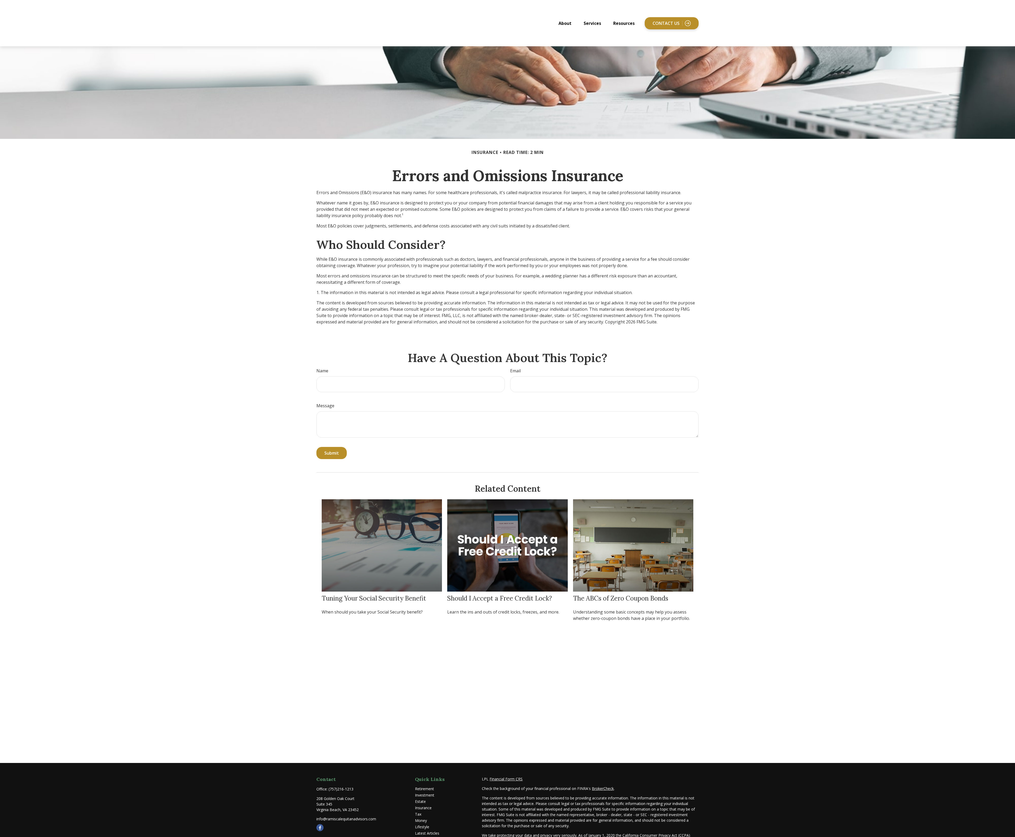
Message (325, 406)
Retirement (424, 788)
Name (322, 371)
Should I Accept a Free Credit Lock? (499, 598)
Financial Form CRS (506, 778)
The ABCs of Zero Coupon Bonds (620, 598)
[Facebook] (320, 827)
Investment (424, 795)
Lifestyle (422, 826)
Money (421, 820)
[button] (565, 23)
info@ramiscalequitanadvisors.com (346, 818)
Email (515, 371)
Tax (418, 814)
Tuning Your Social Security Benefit (374, 598)
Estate (420, 801)
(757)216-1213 (341, 789)
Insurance (423, 807)
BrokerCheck (603, 788)
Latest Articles (427, 833)
